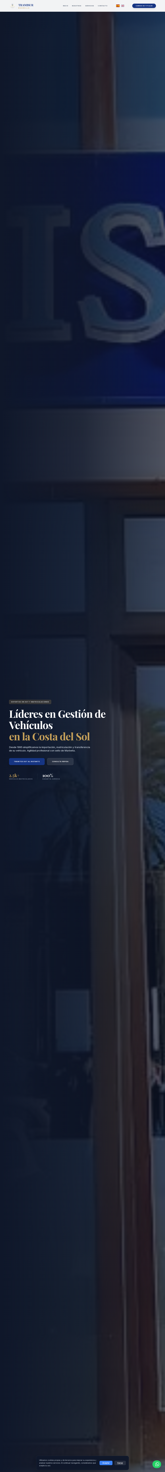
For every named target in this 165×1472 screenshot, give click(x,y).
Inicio (65, 6)
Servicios (89, 6)
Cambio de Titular (144, 6)
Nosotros (76, 6)
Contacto (102, 6)
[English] (122, 6)
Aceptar (106, 1463)
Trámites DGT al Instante (27, 761)
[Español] (118, 5)
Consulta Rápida (60, 761)
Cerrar (120, 1463)
